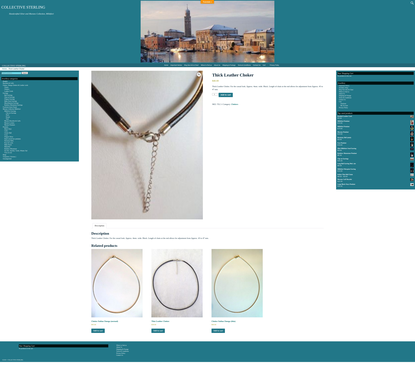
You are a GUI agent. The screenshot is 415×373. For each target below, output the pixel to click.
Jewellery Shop (343, 88)
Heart (7, 115)
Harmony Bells (9, 141)
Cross (6, 135)
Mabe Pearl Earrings (10, 101)
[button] (199, 74)
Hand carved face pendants (12, 139)
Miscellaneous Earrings (11, 103)
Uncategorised (7, 159)
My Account (344, 105)
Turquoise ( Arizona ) (9, 156)
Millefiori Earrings (10, 111)
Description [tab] (99, 226)
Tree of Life (8, 152)
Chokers (234, 104)
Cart (264, 65)
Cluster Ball (8, 133)
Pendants (5, 127)
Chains (6, 87)
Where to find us (206, 65)
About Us (217, 65)
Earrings (5, 93)
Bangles (5, 81)
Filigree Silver (8, 137)
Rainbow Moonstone (10, 149)
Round (8, 117)
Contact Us (256, 65)
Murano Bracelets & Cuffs (12, 121)
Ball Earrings (8, 95)
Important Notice (176, 65)
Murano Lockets (9, 123)
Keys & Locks (8, 143)
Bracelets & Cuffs (8, 83)
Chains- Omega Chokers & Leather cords (15, 85)
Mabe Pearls (8, 145)
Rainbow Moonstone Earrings (13, 105)
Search (25, 73)
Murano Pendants (9, 125)
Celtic (6, 131)
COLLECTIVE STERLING (23, 7)
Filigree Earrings (9, 99)
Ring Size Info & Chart (191, 65)
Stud (7, 119)
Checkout (343, 103)
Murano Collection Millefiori (12, 109)
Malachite (7, 147)
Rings (4, 155)
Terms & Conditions (244, 65)
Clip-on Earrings (9, 97)
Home (166, 65)
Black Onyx (8, 129)
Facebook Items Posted (10, 107)
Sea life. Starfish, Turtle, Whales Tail (15, 151)
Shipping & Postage (228, 65)
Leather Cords (8, 91)
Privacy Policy (274, 65)
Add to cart (226, 95)
